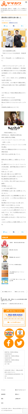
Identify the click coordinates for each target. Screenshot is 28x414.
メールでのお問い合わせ (15, 322)
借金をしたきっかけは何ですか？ (21, 291)
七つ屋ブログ (5, 22)
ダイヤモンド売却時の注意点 (15, 264)
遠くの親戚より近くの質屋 (7, 291)
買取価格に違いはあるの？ (14, 257)
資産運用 (3, 394)
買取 (2, 398)
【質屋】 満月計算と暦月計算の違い (17, 242)
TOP (14, 300)
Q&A (2, 403)
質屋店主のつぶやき (13, 22)
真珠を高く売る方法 (13, 249)
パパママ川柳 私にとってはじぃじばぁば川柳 (17, 280)
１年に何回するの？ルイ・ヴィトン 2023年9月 (17, 272)
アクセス (3, 390)
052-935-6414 (15, 315)
